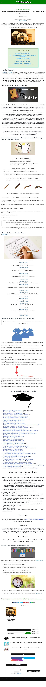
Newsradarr (4, 679)
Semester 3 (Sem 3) (24, 267)
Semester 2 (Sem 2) (24, 264)
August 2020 (35, 633)
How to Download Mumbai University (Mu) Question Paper (22, 64)
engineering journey (19, 598)
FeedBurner (19, 673)
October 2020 (35, 629)
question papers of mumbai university (36, 599)
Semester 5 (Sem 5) (24, 273)
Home (31, 679)
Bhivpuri (36, 468)
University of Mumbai (7, 72)
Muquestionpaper (39, 593)
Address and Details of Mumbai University (22, 63)
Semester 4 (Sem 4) (24, 269)
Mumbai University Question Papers (23, 58)
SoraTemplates (13, 679)
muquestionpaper (5, 234)
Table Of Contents (22, 50)
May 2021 (35, 627)
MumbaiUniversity (26, 599)
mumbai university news (18, 599)
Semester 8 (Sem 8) (24, 281)
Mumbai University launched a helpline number (23, 59)
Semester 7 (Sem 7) (24, 279)
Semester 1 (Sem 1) (24, 262)
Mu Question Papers (26, 598)
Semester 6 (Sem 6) (24, 275)
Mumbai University (23, 52)
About (34, 679)
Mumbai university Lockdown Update (22, 53)
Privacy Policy (38, 679)
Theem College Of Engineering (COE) (11, 455)
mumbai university (34, 598)
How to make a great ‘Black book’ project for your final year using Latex (26, 637)
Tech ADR (21, 16)
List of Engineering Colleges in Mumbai (22, 61)
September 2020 (35, 631)
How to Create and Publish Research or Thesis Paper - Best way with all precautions (26, 642)
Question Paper (4, 562)
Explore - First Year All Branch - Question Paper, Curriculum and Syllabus (26, 647)
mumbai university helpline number (8, 599)
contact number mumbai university (10, 598)
